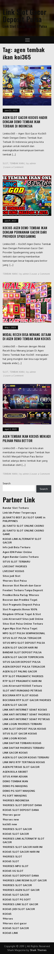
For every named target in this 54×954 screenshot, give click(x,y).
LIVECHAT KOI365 (13, 571)
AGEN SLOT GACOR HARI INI (20, 647)
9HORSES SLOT (12, 856)
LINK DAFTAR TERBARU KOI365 (22, 743)
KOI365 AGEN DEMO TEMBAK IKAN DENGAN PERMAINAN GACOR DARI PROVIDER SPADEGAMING (25, 232)
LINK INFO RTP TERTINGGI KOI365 (24, 762)
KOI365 (7, 913)
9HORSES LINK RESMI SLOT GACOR (25, 880)
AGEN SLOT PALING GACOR (20, 671)
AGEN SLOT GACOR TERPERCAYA (23, 657)
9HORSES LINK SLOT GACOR (20, 904)
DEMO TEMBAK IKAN (15, 781)
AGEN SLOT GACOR (15, 704)
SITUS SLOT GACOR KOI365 (20, 733)
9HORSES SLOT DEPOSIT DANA (22, 805)
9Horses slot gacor (15, 923)
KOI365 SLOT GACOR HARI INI (21, 851)
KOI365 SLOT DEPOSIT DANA (21, 809)
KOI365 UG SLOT (13, 870)
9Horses (8, 918)
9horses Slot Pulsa (15, 580)
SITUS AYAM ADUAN (15, 776)
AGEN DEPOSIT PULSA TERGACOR (24, 666)
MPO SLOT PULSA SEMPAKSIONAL (24, 633)
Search (7, 483)
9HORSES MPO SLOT (16, 866)
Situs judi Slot (12, 575)
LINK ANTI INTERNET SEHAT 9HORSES (26, 714)
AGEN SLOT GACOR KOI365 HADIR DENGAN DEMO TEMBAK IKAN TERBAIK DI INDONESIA (25, 121)
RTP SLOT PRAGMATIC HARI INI (22, 681)
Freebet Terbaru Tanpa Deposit (23, 590)
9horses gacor (12, 814)
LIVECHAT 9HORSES (15, 566)
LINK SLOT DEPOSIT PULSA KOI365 (24, 728)
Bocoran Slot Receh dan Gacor (22, 585)
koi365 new (10, 824)
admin (33, 163)
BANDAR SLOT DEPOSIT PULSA (22, 652)
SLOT (5, 163)
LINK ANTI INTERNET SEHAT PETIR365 (26, 719)
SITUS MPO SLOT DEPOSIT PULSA (24, 642)
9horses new (11, 819)
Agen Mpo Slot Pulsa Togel (20, 628)
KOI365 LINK (10, 932)
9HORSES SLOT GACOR (17, 829)
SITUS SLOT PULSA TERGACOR (22, 638)
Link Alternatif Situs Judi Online (23, 618)
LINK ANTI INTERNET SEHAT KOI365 (25, 709)
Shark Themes (38, 950)
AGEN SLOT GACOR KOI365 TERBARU (26, 757)
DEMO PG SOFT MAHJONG (19, 790)
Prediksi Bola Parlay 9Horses (21, 595)
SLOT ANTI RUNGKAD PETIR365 (22, 690)
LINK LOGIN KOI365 (15, 738)
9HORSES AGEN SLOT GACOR (21, 889)
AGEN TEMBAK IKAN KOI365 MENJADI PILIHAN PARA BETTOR (27, 438)
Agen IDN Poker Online (17, 552)
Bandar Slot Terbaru (16, 507)
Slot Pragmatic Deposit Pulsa (21, 604)
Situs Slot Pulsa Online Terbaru (23, 623)
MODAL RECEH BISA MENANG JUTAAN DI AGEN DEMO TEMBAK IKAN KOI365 (27, 336)
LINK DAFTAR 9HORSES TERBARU (23, 747)
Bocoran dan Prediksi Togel (20, 599)
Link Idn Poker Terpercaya (19, 512)
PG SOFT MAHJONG (15, 795)
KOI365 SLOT (11, 861)
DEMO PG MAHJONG (15, 786)
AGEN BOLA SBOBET (15, 771)
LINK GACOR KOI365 (15, 752)
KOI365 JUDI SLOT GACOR (19, 909)
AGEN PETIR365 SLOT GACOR (21, 766)
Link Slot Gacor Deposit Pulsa (24, 15)
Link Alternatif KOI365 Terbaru (22, 685)
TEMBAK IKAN (17, 163)
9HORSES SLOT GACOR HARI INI (23, 846)
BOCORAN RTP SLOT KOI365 (20, 695)
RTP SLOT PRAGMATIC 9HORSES (23, 676)
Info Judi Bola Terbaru (16, 547)
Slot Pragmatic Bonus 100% (20, 609)
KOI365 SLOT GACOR (16, 833)
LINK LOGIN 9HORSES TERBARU (22, 724)
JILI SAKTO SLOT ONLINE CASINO (23, 525)
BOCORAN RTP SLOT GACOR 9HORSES (27, 700)
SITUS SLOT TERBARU (16, 561)
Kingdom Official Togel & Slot (22, 614)
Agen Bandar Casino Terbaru (21, 556)
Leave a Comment (14, 167)
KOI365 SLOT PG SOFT (17, 899)
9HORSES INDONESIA (16, 800)
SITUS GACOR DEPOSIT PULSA (22, 661)
